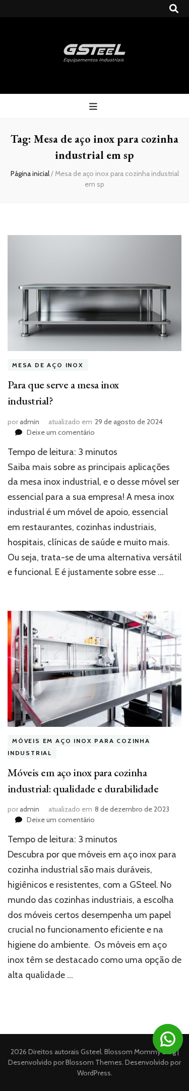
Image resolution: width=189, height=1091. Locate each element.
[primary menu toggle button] (94, 106)
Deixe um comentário (61, 432)
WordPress (94, 1072)
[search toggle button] (173, 9)
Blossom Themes (93, 1062)
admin (29, 421)
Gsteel (91, 1051)
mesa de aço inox (48, 365)
